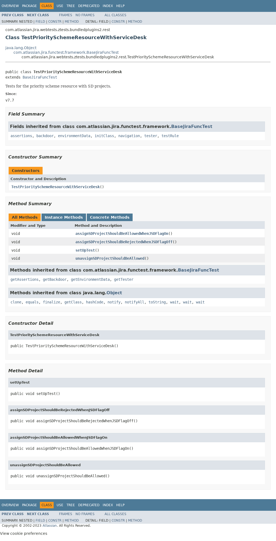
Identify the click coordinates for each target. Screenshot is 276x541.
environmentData (74, 136)
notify (114, 302)
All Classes (115, 15)
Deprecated (88, 6)
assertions (21, 136)
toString (157, 302)
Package (29, 6)
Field (40, 21)
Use (60, 6)
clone (16, 302)
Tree (71, 6)
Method (72, 21)
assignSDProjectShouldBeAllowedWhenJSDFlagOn (121, 233)
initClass (104, 136)
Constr (54, 21)
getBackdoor (55, 279)
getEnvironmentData (90, 279)
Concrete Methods (109, 217)
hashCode (94, 302)
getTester (123, 279)
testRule (170, 136)
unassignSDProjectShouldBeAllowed (109, 258)
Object (114, 292)
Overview (10, 6)
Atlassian (50, 526)
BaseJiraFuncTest (40, 77)
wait (174, 302)
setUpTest (85, 250)
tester (150, 136)
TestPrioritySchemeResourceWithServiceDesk (55, 187)
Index (108, 6)
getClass (73, 302)
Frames (65, 15)
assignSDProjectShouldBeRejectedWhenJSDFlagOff (123, 242)
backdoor (45, 136)
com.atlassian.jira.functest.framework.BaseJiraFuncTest (66, 52)
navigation (129, 136)
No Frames (85, 15)
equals (32, 302)
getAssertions (25, 279)
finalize (51, 302)
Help (120, 6)
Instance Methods (64, 217)
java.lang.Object (20, 48)
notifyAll (134, 302)
